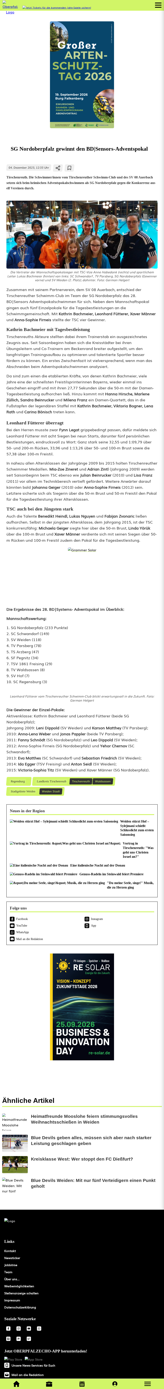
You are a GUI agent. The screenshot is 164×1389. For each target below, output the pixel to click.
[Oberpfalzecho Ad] (56, 8)
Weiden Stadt (51, 791)
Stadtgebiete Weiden (22, 791)
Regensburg (17, 781)
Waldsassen (103, 781)
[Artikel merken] (69, 168)
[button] (147, 1384)
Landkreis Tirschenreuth (51, 781)
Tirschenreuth (81, 781)
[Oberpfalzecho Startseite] (10, 12)
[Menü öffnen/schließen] (158, 5)
